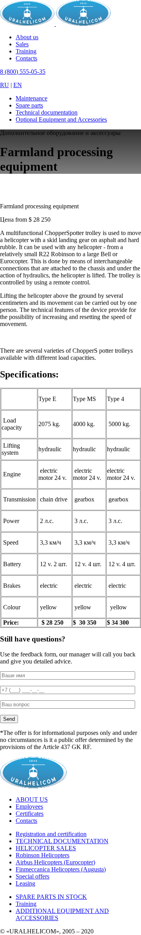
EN (17, 85)
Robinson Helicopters (42, 855)
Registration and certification (51, 834)
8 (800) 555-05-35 (22, 71)
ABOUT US (32, 799)
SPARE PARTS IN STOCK (51, 896)
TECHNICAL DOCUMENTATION (62, 841)
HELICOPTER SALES (46, 848)
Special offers (32, 876)
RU (4, 85)
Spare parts (29, 105)
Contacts (26, 58)
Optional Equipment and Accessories (61, 119)
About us (27, 37)
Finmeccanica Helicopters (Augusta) (61, 869)
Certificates (29, 813)
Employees (29, 806)
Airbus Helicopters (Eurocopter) (55, 862)
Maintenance (31, 98)
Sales (22, 44)
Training (26, 51)
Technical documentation (47, 112)
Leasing (25, 883)
